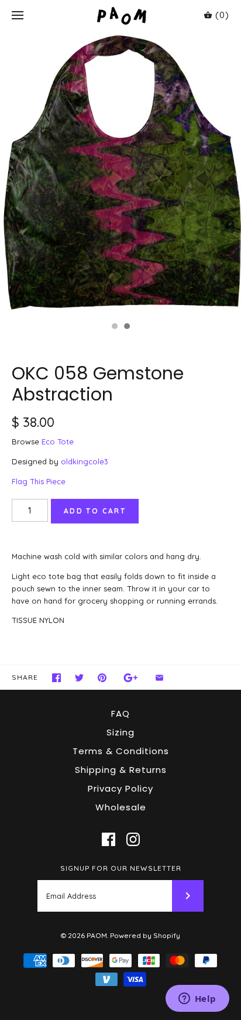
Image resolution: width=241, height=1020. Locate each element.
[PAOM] (120, 15)
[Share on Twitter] (79, 677)
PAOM (97, 935)
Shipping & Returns (121, 770)
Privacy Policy (120, 788)
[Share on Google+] (130, 677)
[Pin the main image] (102, 677)
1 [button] (114, 327)
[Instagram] (133, 839)
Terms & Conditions (121, 751)
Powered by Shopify (145, 935)
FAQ (120, 713)
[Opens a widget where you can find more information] (197, 999)
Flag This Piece (39, 481)
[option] (120, 174)
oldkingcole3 (84, 461)
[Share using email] (159, 677)
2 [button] (126, 327)
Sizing (120, 732)
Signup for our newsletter (120, 868)
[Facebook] (108, 839)
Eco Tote (58, 441)
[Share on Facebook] (56, 677)
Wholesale (120, 807)
